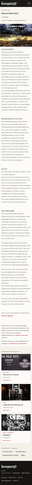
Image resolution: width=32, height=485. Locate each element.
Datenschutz (26, 473)
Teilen (6, 17)
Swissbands (6, 480)
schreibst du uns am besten (18, 343)
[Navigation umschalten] (29, 3)
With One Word (7, 451)
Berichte (12, 477)
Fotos (20, 477)
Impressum (16, 473)
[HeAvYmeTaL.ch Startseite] (9, 3)
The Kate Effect (20, 451)
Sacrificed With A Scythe (10, 455)
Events (4, 477)
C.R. (5, 20)
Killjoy (23, 455)
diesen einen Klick (22, 335)
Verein (15, 480)
